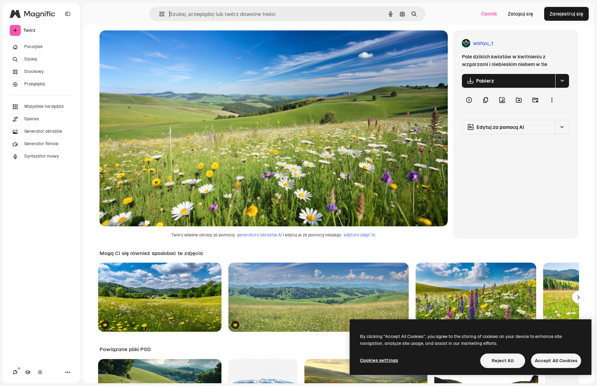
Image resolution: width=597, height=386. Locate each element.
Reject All (503, 361)
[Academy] (27, 372)
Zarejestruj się (566, 14)
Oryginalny (147, 43)
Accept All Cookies (556, 361)
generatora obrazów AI (259, 235)
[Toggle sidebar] (67, 13)
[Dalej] (578, 297)
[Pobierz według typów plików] (562, 81)
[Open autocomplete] (159, 14)
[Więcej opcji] (552, 100)
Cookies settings (379, 360)
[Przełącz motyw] (40, 372)
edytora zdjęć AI (359, 235)
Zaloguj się (520, 14)
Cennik (489, 14)
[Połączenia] (15, 372)
